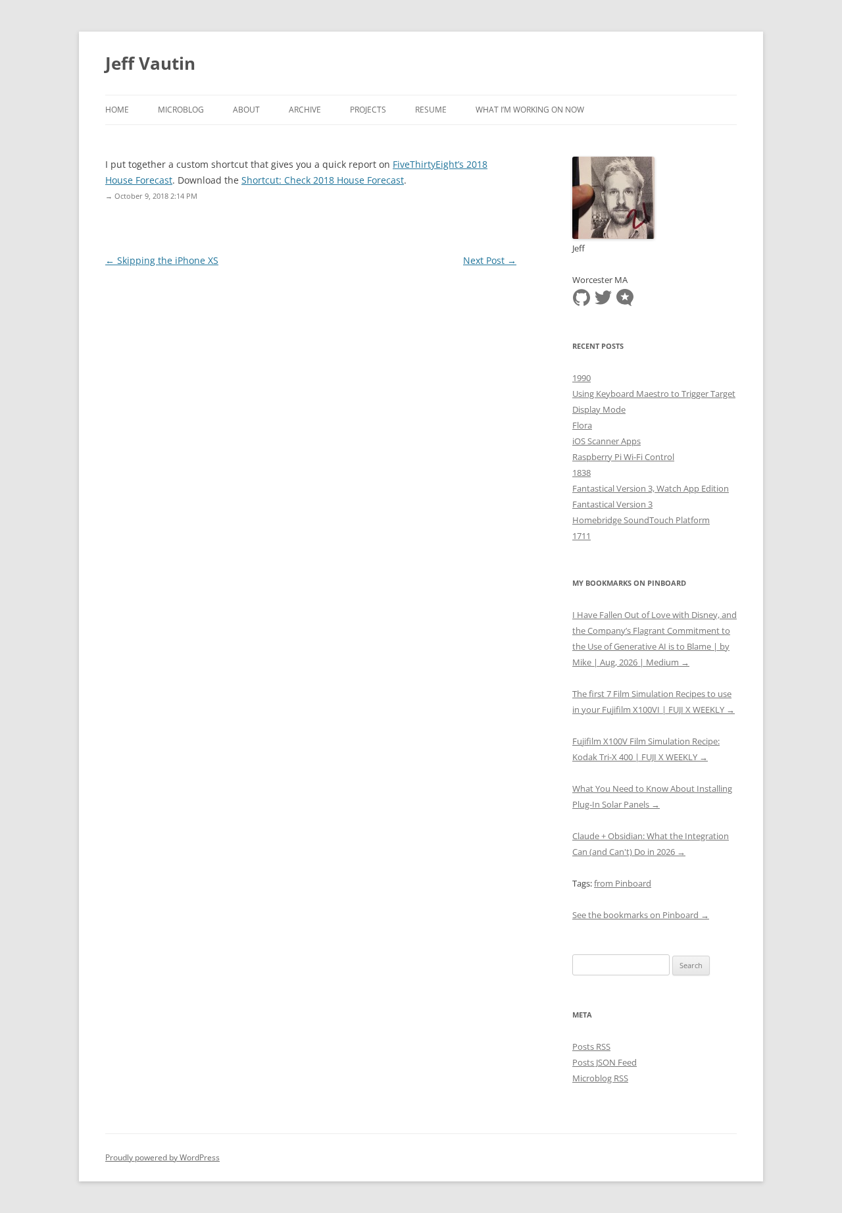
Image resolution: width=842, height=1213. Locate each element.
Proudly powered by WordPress (162, 1157)
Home (117, 109)
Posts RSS (591, 1046)
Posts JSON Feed (604, 1062)
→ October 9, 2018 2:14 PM (151, 196)
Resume (431, 109)
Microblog (181, 109)
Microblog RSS (600, 1078)
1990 (581, 378)
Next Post (489, 260)
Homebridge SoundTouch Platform (641, 520)
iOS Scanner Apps (606, 441)
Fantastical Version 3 (612, 504)
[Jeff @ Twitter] (603, 296)
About (246, 109)
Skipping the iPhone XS (161, 260)
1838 (581, 472)
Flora (582, 425)
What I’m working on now (530, 109)
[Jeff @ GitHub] (581, 296)
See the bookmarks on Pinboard (640, 915)
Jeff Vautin (150, 63)
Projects (368, 109)
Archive (305, 109)
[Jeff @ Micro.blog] (624, 296)
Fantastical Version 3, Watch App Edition (650, 488)
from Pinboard (622, 883)
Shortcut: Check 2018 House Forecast (322, 180)
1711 (581, 536)
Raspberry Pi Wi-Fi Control (623, 457)
